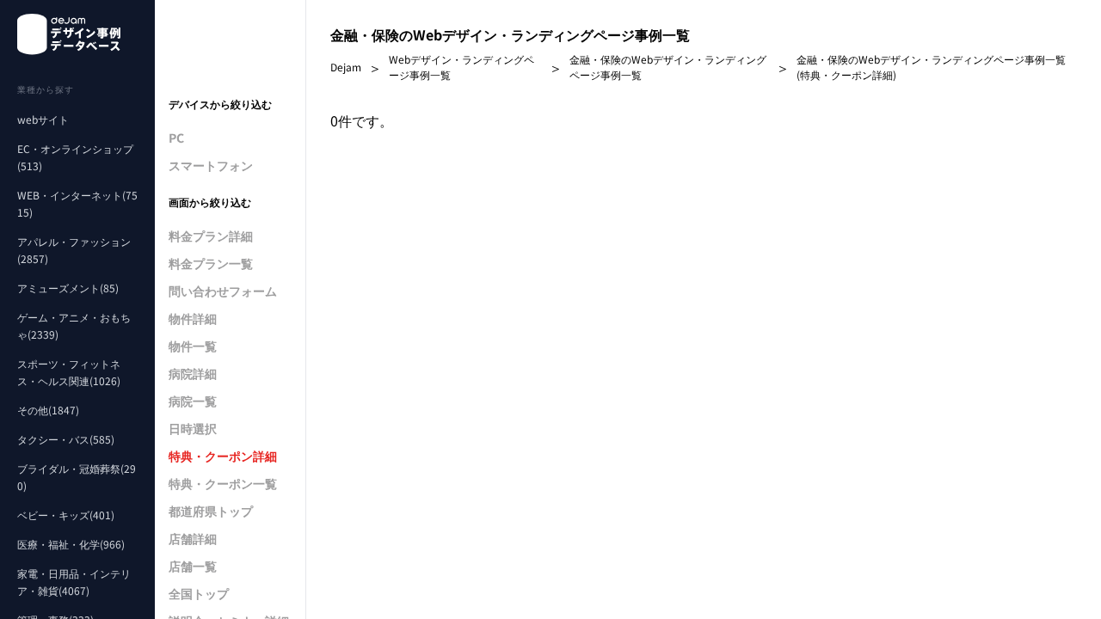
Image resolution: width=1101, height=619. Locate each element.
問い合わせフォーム (223, 290)
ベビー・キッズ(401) (65, 514)
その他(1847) (48, 409)
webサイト (43, 119)
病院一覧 (193, 400)
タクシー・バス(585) (65, 439)
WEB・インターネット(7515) (77, 203)
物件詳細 (193, 318)
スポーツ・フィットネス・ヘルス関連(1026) (68, 372)
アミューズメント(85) (68, 287)
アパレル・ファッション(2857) (74, 250)
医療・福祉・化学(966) (71, 543)
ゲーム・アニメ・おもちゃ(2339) (74, 325)
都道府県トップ (211, 510)
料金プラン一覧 (211, 263)
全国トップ (199, 593)
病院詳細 (193, 373)
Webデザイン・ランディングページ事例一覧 (461, 67)
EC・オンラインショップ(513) (75, 157)
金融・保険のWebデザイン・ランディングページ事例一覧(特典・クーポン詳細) (931, 67)
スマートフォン (211, 165)
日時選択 (193, 428)
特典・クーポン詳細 (223, 455)
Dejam (345, 66)
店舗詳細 (193, 538)
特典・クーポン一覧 (223, 483)
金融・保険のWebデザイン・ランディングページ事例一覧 (667, 67)
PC (176, 137)
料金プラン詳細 (211, 235)
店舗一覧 (193, 565)
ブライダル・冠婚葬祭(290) (76, 477)
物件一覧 (193, 345)
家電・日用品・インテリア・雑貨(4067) (74, 582)
